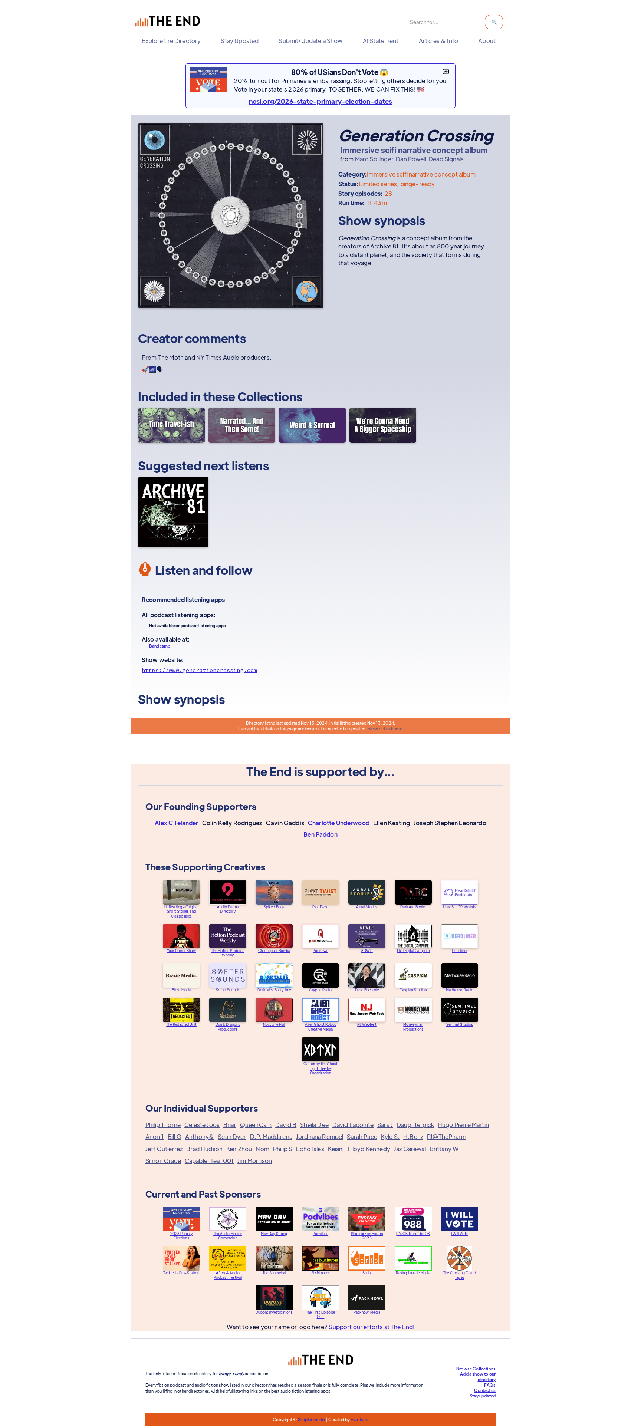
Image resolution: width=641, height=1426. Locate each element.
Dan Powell (411, 159)
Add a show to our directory (478, 1376)
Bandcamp (159, 645)
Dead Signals (446, 159)
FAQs (490, 1384)
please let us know (385, 728)
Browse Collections (476, 1368)
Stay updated (483, 1395)
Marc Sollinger (374, 159)
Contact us (485, 1390)
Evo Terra (359, 1419)
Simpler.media (311, 1419)
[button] (173, 41)
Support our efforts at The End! (371, 1327)
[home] (169, 22)
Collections (270, 396)
